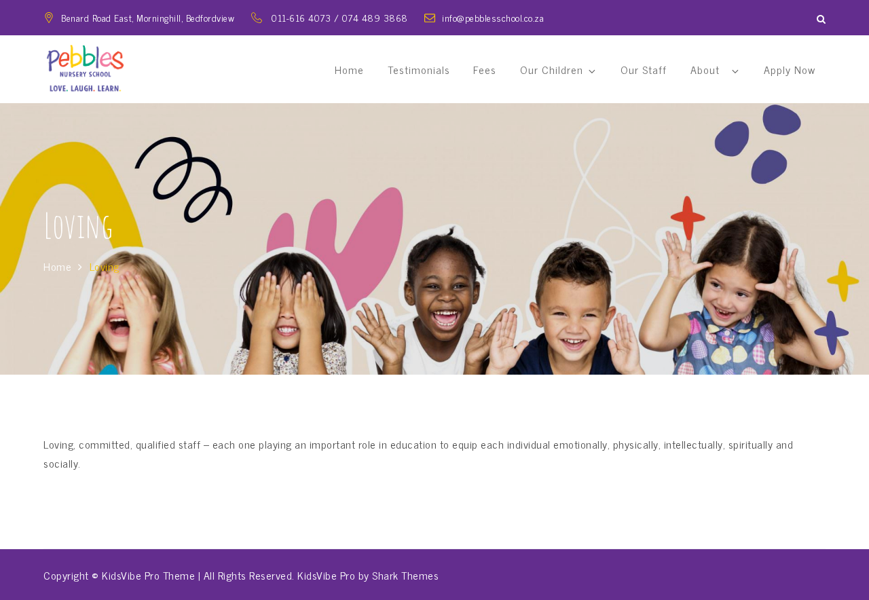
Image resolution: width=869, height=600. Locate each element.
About (708, 69)
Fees (484, 69)
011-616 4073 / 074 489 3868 (341, 17)
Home (349, 69)
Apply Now (789, 69)
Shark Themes (405, 575)
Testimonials (419, 69)
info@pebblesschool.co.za (493, 17)
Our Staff (644, 69)
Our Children (551, 69)
